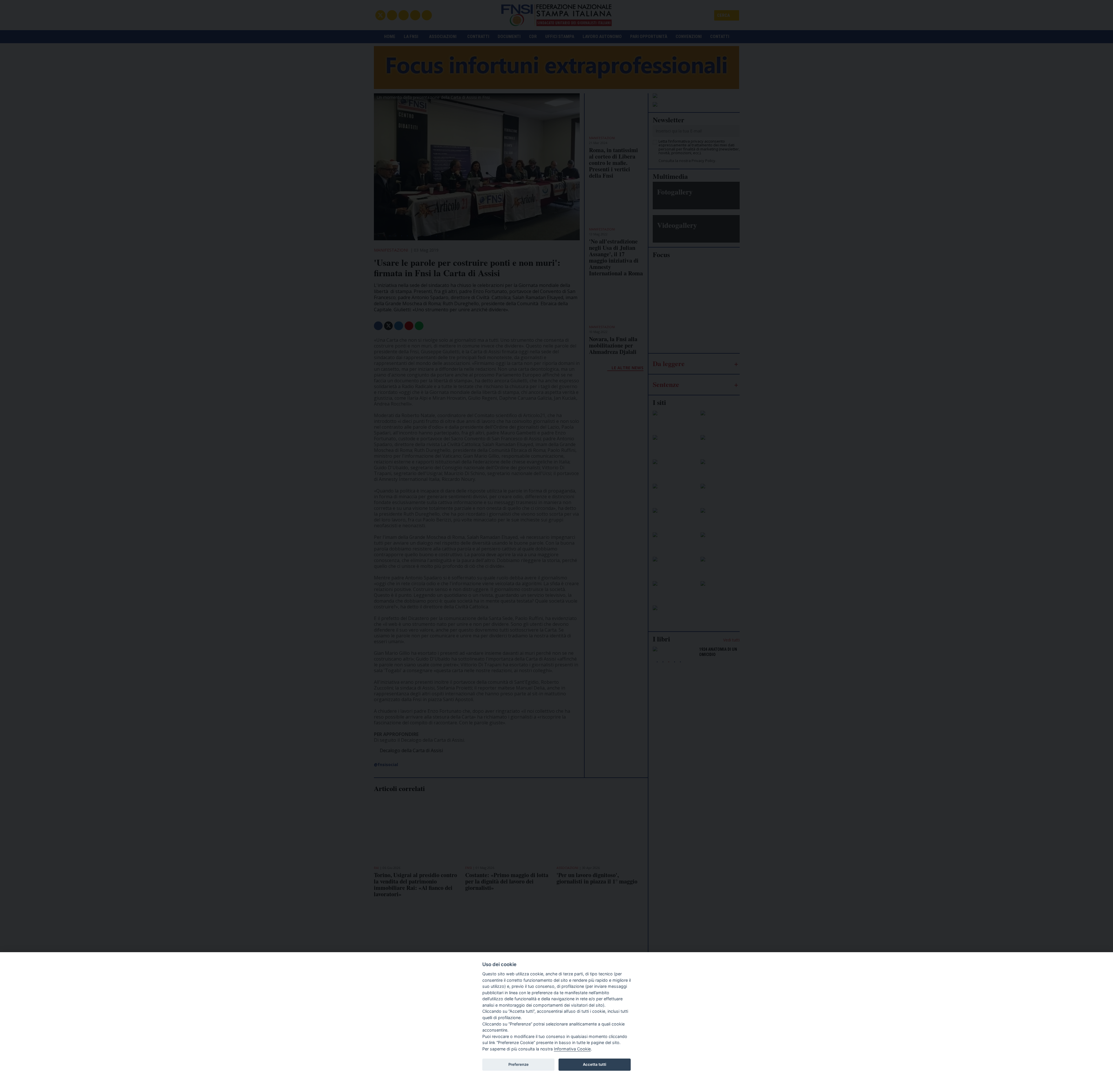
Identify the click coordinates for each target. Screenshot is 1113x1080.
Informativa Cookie (572, 1048)
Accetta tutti (594, 1064)
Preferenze (518, 1064)
